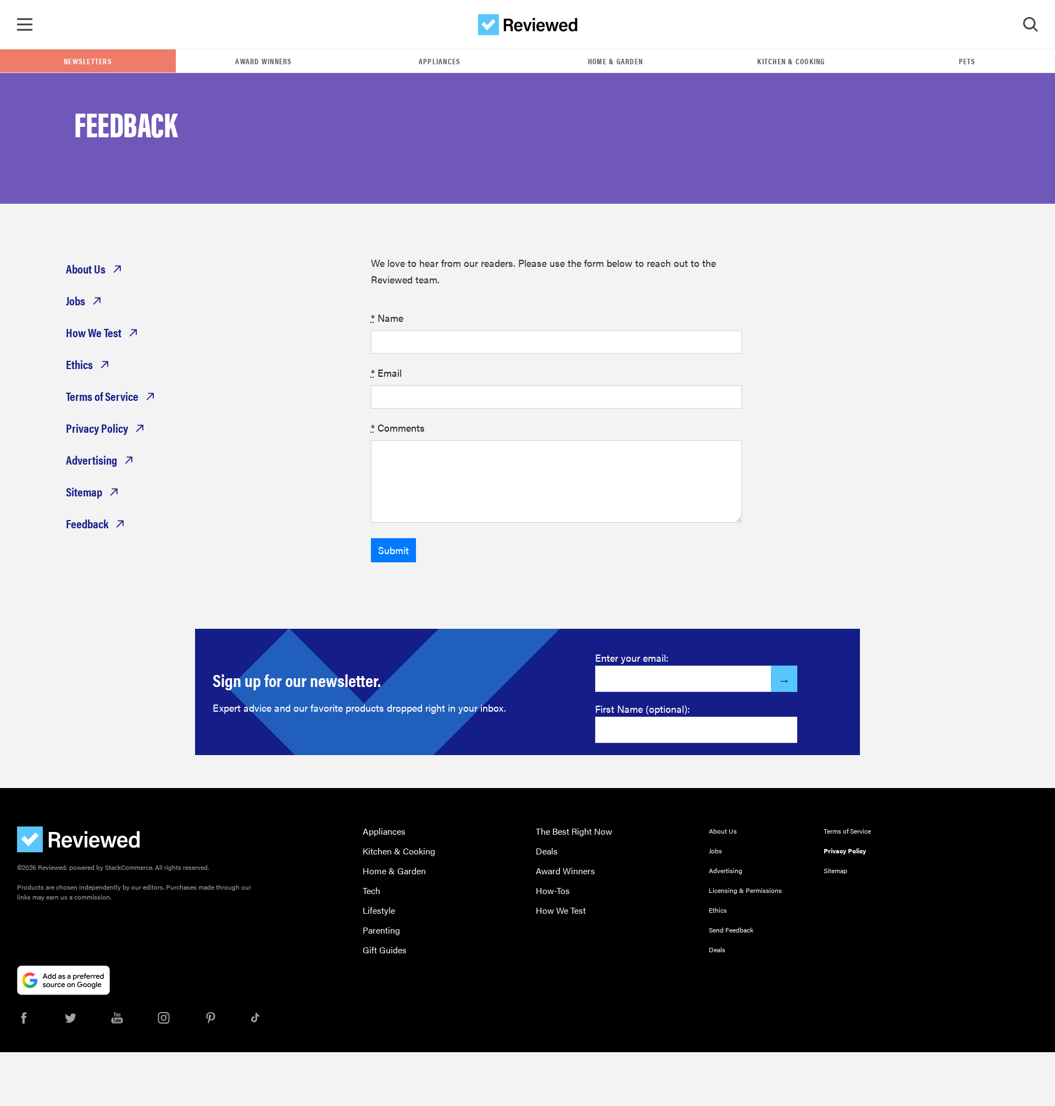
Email (386, 372)
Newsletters (88, 60)
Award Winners (263, 60)
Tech (371, 890)
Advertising (91, 460)
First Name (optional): (642, 709)
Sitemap (84, 491)
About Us (86, 268)
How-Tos (553, 890)
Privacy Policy (97, 428)
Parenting (381, 930)
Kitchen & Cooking (791, 60)
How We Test (93, 332)
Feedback (87, 523)
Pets (967, 60)
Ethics (79, 364)
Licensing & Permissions (745, 890)
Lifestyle (379, 910)
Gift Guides (385, 949)
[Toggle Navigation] (24, 24)
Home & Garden (615, 60)
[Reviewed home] (528, 24)
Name (387, 318)
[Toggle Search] (1030, 24)
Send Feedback (731, 930)
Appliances (440, 60)
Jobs (75, 300)
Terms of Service (102, 396)
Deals (547, 851)
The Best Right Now (574, 831)
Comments (398, 427)
